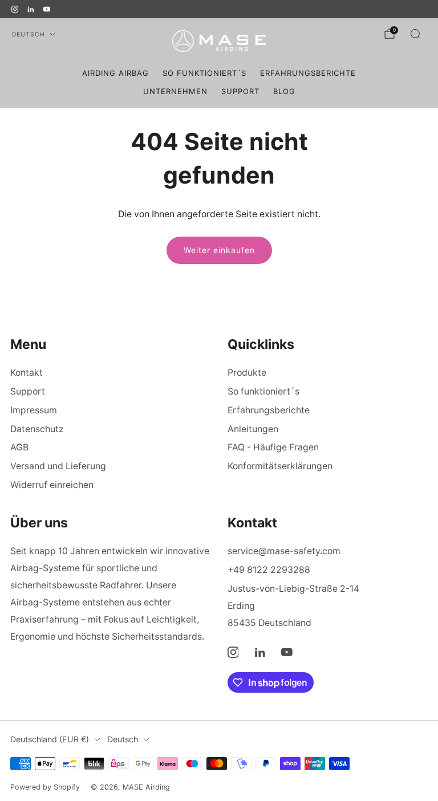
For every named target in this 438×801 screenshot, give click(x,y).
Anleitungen (253, 429)
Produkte (247, 372)
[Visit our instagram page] (15, 9)
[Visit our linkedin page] (31, 9)
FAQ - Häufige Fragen (273, 447)
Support (240, 91)
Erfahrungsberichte (308, 73)
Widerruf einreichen (52, 484)
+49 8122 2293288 (269, 569)
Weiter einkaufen (219, 250)
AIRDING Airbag (115, 73)
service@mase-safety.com (284, 551)
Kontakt (26, 372)
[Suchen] (415, 33)
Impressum (33, 410)
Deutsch (28, 34)
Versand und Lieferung (58, 466)
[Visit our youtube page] (47, 9)
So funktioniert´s (204, 73)
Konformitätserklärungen (280, 466)
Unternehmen (175, 91)
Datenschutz (37, 429)
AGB (19, 447)
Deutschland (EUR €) (49, 739)
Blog (284, 91)
